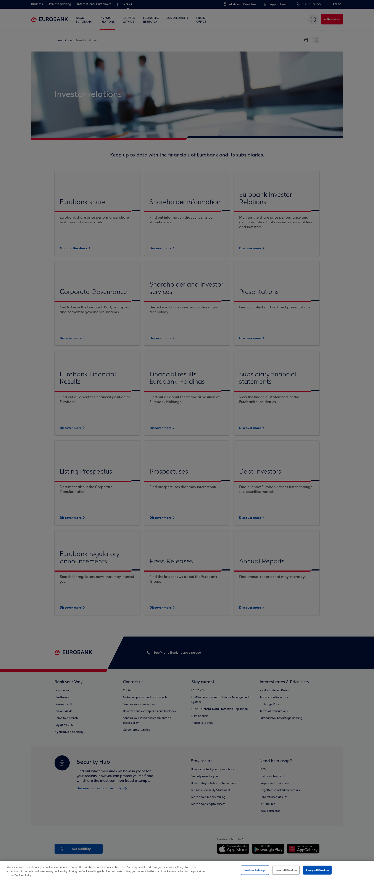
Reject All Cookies (286, 870)
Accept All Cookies (317, 870)
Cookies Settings (255, 870)
